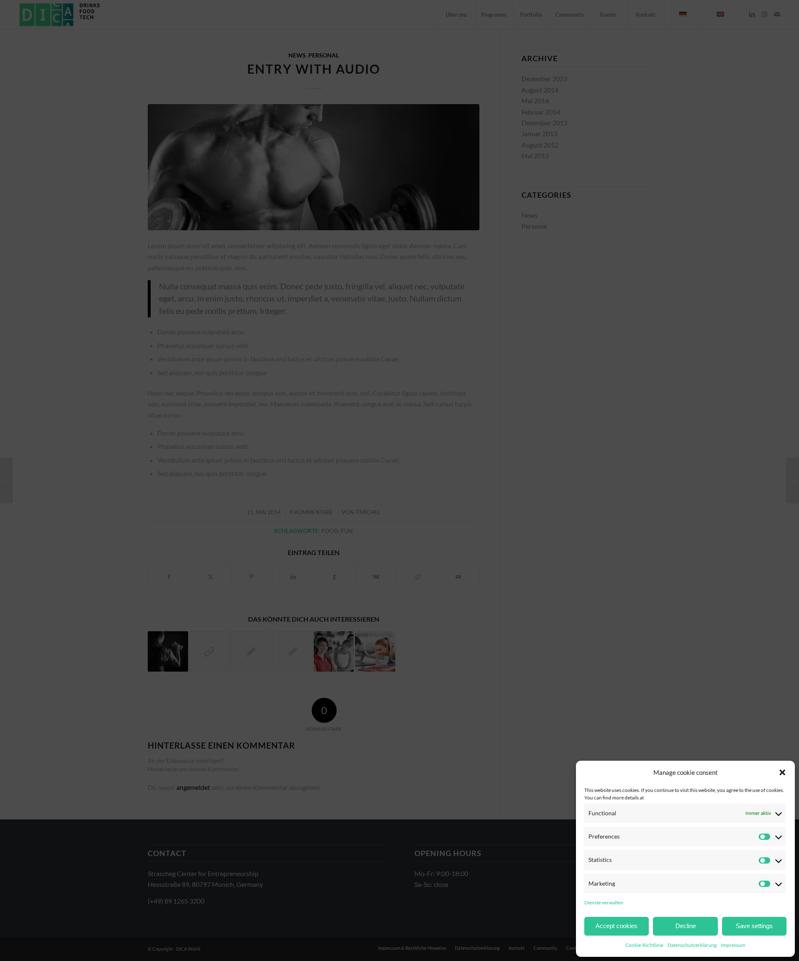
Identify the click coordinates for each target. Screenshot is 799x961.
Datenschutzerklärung (692, 945)
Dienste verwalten (603, 902)
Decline (685, 925)
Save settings (754, 925)
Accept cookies (617, 925)
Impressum (733, 945)
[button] (782, 772)
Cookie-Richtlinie (644, 945)
